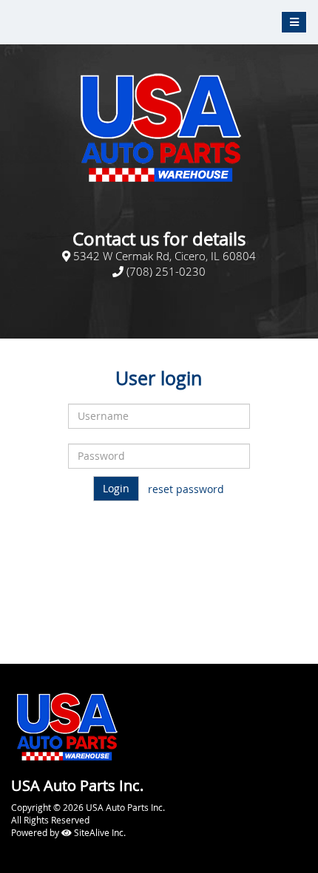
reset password (186, 489)
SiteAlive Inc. (99, 832)
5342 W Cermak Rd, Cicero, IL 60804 (164, 255)
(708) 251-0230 (165, 271)
